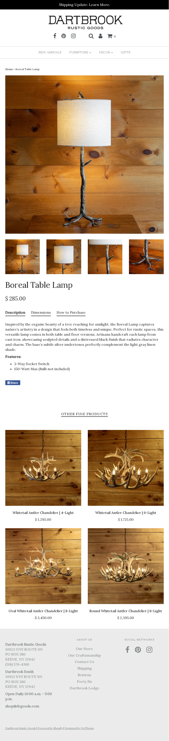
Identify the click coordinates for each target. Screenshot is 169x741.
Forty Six (84, 681)
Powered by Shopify (50, 728)
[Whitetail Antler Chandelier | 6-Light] (126, 468)
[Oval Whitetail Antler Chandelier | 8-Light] (43, 566)
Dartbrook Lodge (84, 688)
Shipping (84, 668)
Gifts (125, 52)
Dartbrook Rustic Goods (20, 728)
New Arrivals (50, 52)
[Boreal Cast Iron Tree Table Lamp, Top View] (63, 256)
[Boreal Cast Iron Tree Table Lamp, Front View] (22, 256)
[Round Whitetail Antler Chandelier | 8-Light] (126, 566)
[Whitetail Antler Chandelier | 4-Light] (43, 468)
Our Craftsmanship (84, 655)
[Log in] (100, 35)
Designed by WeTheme (79, 728)
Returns (84, 675)
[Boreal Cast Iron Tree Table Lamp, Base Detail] (146, 256)
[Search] (91, 35)
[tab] (15, 313)
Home (9, 69)
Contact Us (84, 661)
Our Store (84, 648)
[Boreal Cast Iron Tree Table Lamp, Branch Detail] (105, 256)
